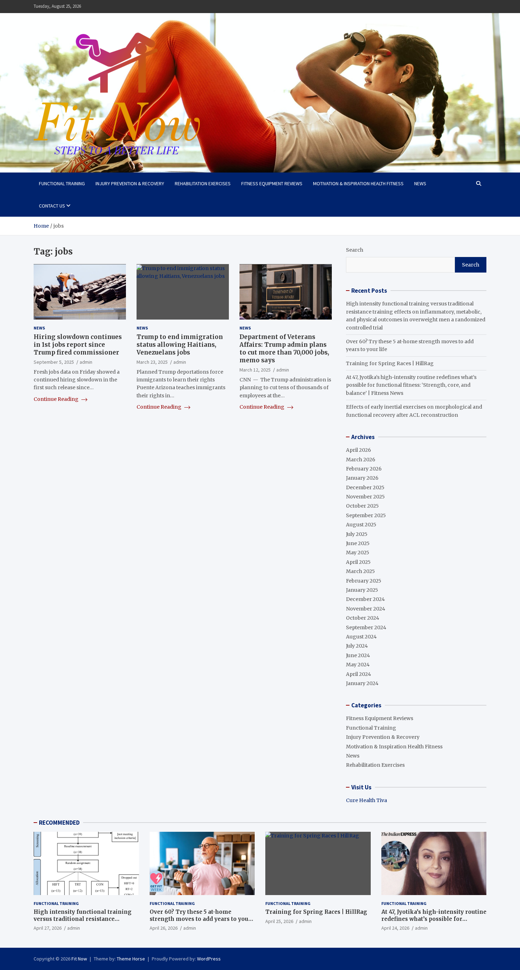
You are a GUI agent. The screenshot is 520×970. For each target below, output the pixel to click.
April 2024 (358, 674)
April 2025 (358, 562)
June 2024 (358, 655)
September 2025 (366, 515)
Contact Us (52, 206)
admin (86, 362)
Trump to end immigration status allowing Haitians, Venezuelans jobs (180, 345)
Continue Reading (57, 399)
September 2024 (366, 627)
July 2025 (357, 534)
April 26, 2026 (164, 928)
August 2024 (361, 636)
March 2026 (360, 459)
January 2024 (362, 683)
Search (354, 250)
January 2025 (362, 590)
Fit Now (79, 959)
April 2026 (358, 450)
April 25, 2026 (279, 921)
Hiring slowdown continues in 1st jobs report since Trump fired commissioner (78, 345)
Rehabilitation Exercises (203, 183)
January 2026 (362, 478)
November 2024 (365, 609)
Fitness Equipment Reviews (271, 183)
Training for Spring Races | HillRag (390, 363)
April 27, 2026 (48, 928)
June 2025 (358, 543)
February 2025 (363, 581)
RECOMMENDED (59, 822)
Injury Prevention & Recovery (130, 183)
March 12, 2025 (255, 370)
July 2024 (357, 646)
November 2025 (365, 496)
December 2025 (365, 487)
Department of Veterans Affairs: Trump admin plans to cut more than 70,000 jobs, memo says (284, 348)
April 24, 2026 (395, 928)
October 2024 (362, 618)
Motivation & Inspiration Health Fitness (358, 183)
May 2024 (358, 664)
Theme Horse (131, 959)
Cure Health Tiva (366, 800)
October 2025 (362, 506)
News (420, 183)
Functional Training (62, 183)
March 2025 (360, 571)
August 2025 (361, 524)
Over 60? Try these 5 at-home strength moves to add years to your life (200, 918)
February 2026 (364, 469)
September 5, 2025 (54, 362)
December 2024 (365, 599)
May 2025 (357, 552)
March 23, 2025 (152, 362)
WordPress (209, 959)
